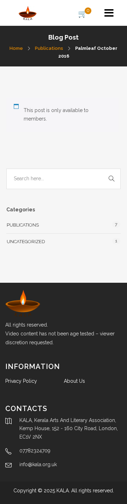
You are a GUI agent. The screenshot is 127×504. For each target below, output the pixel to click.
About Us (74, 381)
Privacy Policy (21, 381)
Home (16, 48)
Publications (49, 48)
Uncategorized (26, 241)
